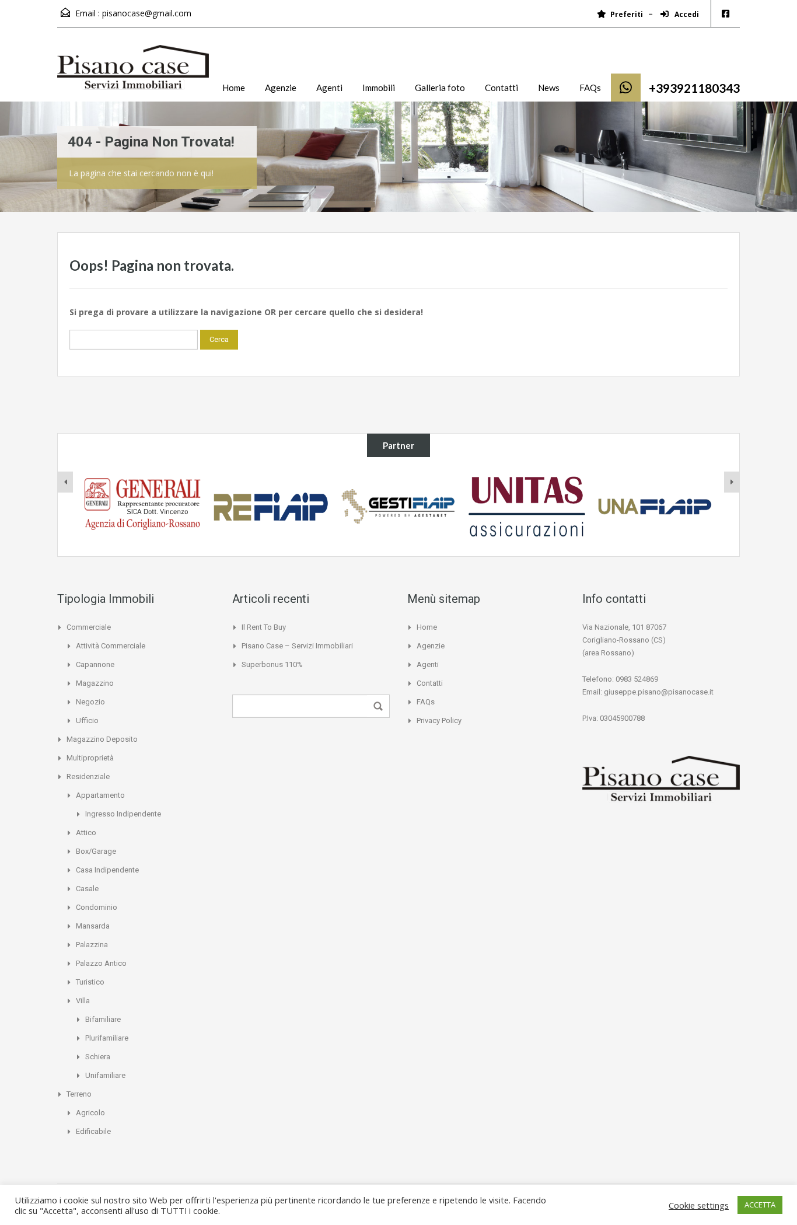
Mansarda (93, 926)
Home (233, 87)
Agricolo (90, 1112)
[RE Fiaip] (270, 507)
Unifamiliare (105, 1075)
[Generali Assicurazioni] (142, 507)
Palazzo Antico (101, 963)
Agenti (329, 87)
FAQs (590, 87)
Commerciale (89, 627)
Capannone (95, 664)
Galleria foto (440, 87)
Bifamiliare (103, 1019)
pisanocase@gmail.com (146, 13)
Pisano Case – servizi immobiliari (297, 645)
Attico (86, 832)
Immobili (378, 87)
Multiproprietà (90, 757)
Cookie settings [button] (699, 1205)
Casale (87, 888)
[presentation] (65, 482)
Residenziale (88, 776)
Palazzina (92, 944)
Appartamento (100, 795)
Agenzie (280, 87)
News (549, 87)
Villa (83, 1000)
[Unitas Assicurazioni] (527, 507)
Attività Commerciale (110, 645)
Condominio (96, 907)
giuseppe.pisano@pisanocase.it (659, 691)
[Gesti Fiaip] (398, 507)
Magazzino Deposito (102, 739)
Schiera (97, 1056)
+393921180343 (694, 88)
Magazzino (95, 683)
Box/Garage (96, 851)
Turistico (90, 982)
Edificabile (93, 1131)
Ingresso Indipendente (123, 813)
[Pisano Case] (133, 73)
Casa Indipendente (107, 869)
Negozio (90, 701)
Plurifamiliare (106, 1038)
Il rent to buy (264, 627)
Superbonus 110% (272, 664)
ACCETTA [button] (759, 1204)
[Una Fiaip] (655, 507)
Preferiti (626, 14)
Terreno (79, 1094)
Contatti (501, 87)
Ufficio (87, 720)
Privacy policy (439, 720)
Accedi (686, 14)
